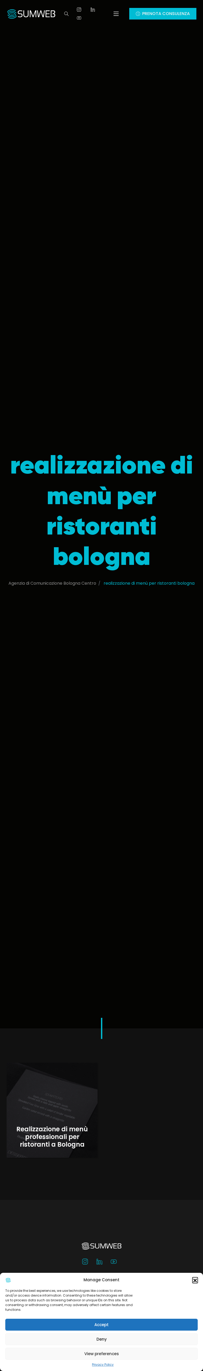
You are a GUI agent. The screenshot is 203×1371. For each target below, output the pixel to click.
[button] (195, 1280)
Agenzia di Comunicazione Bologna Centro (52, 583)
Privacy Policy (103, 1364)
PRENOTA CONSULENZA (166, 14)
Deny (101, 1339)
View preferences (101, 1353)
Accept (101, 1324)
